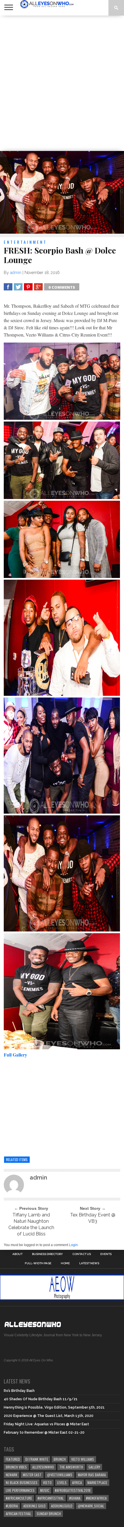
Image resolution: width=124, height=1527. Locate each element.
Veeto (47, 1482)
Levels (62, 1482)
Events (106, 1254)
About (17, 1254)
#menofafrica (96, 1498)
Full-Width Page (38, 1263)
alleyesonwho (43, 1466)
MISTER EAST (32, 1474)
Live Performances (20, 1490)
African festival (18, 1513)
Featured (13, 1459)
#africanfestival (50, 1498)
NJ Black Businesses (21, 1482)
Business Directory (47, 1254)
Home (65, 1263)
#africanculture (19, 1498)
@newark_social (91, 1505)
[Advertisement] (62, 83)
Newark (11, 1474)
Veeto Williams (82, 1459)
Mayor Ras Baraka (92, 1474)
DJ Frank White (36, 1459)
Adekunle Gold (34, 1505)
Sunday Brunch (49, 1513)
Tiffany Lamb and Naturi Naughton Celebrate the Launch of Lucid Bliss (31, 1224)
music (44, 1490)
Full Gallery (16, 1054)
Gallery (94, 1466)
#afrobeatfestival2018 (73, 1490)
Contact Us (81, 1254)
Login (73, 1245)
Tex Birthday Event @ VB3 (92, 1218)
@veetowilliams (59, 1474)
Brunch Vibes (16, 1466)
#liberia (12, 1505)
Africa (77, 1482)
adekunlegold (61, 1505)
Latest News (89, 1263)
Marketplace (97, 1482)
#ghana (74, 1498)
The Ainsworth (71, 1466)
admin (15, 272)
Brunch (60, 1459)
